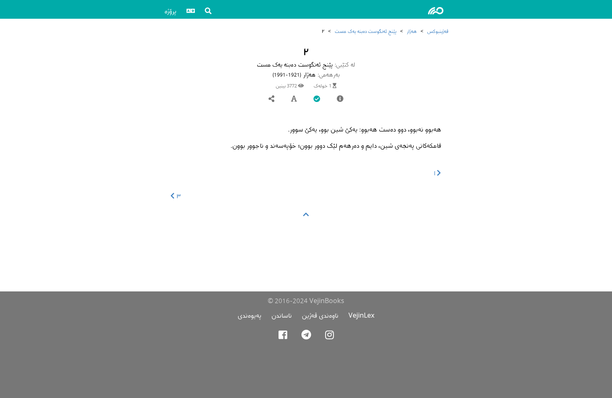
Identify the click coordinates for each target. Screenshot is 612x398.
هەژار (412, 31)
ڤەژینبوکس (437, 31)
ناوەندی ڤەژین (320, 315)
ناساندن (281, 315)
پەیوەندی (249, 315)
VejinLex (361, 315)
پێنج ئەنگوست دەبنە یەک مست (365, 31)
